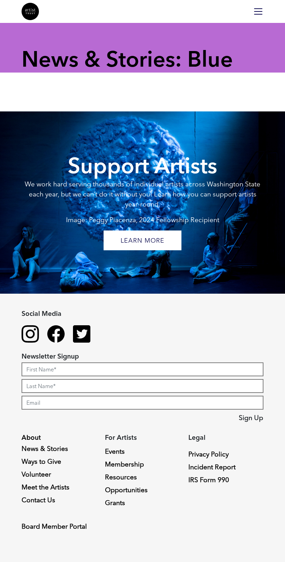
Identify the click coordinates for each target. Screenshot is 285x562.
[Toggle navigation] (258, 11)
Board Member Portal (54, 526)
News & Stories (45, 448)
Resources (121, 477)
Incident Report (212, 467)
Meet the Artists (46, 487)
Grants (115, 502)
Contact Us (38, 500)
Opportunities (126, 490)
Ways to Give (41, 461)
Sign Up (251, 417)
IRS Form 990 (208, 480)
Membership (124, 464)
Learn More (142, 240)
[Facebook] (56, 335)
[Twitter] (81, 335)
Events (115, 451)
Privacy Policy (208, 454)
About (31, 437)
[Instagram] (30, 335)
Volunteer (36, 474)
